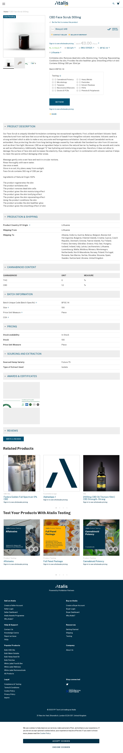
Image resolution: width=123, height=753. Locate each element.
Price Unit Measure (12, 312)
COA (5, 317)
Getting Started (72, 629)
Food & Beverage (50, 494)
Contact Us (8, 629)
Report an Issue (10, 636)
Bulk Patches (9, 660)
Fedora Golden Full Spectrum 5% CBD (20, 498)
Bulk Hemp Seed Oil (11, 657)
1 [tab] (56, 508)
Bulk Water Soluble (11, 653)
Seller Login (8, 609)
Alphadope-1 (49, 497)
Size (5, 307)
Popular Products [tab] (12, 645)
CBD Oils (7, 494)
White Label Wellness (12, 667)
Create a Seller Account (13, 605)
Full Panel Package (53, 561)
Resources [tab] (71, 625)
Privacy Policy (9, 694)
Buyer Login (70, 609)
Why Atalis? (8, 619)
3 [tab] (63, 508)
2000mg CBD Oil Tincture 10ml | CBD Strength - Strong (99, 498)
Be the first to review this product (65, 22)
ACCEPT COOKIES (61, 741)
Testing (69, 636)
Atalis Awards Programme (14, 616)
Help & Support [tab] (11, 625)
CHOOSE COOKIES (61, 747)
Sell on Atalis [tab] (10, 601)
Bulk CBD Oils (9, 650)
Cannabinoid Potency (93, 561)
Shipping (69, 633)
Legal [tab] (6, 679)
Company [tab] (70, 645)
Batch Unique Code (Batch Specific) (19, 302)
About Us (69, 650)
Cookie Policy (9, 691)
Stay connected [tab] (73, 679)
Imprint (7, 698)
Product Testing (10, 558)
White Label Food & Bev (13, 663)
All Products (9, 674)
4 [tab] (67, 508)
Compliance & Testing (12, 684)
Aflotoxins (9, 561)
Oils (84, 494)
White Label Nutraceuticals (15, 670)
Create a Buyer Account (75, 605)
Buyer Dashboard (72, 612)
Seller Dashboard (11, 612)
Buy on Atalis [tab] (71, 601)
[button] (19, 63)
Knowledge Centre (11, 633)
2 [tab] (59, 508)
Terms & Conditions (11, 688)
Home (5, 12)
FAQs (6, 640)
